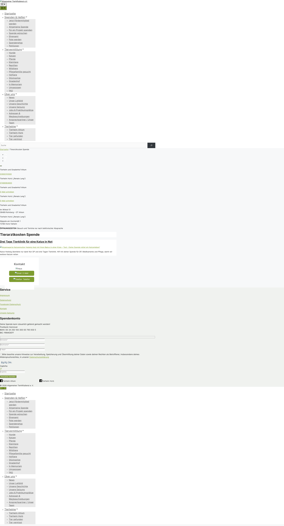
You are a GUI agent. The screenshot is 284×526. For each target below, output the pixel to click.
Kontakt (3, 309)
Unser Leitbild (16, 100)
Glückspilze (14, 78)
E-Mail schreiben (7, 192)
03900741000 (6, 174)
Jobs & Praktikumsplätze (21, 110)
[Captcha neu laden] (1, 369)
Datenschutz (5, 300)
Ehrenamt (13, 36)
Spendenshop (16, 43)
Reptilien (13, 65)
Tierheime (10, 126)
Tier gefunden (16, 136)
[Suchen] (151, 145)
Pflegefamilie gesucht (20, 71)
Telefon (26, 279)
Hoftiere (13, 75)
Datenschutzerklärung (39, 357)
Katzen (12, 56)
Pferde (12, 59)
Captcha (3, 366)
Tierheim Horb (16, 133)
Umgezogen (15, 87)
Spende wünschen (18, 33)
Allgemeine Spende (18, 27)
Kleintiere (13, 62)
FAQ (11, 90)
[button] (77, 369)
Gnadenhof (14, 81)
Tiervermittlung (13, 49)
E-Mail (25, 273)
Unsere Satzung (17, 107)
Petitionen (14, 46)
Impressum (5, 295)
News (11, 97)
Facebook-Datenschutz (10, 304)
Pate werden (15, 39)
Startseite (10, 13)
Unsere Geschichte (18, 104)
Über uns (9, 94)
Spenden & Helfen (14, 17)
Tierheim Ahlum (17, 129)
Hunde (12, 53)
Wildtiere (13, 68)
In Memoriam (15, 84)
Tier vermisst (15, 139)
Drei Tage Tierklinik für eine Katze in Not (26, 241)
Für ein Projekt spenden (20, 30)
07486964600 (6, 183)
